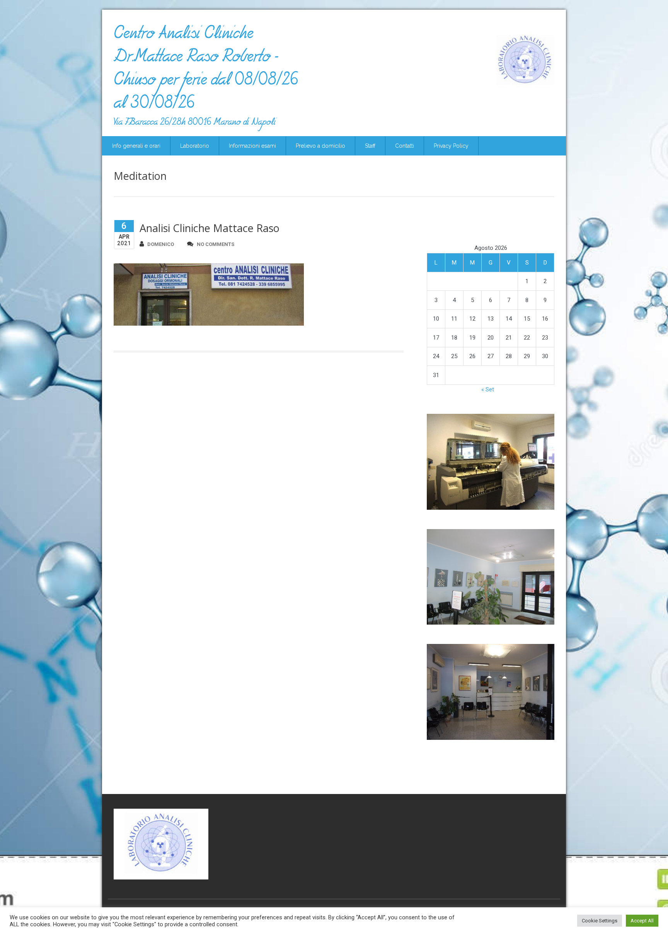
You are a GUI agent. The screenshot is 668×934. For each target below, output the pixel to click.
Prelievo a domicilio (320, 146)
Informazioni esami (252, 146)
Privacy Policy (451, 146)
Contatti (404, 146)
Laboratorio (194, 146)
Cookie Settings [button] (599, 921)
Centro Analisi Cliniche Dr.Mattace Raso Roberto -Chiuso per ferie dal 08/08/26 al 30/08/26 (206, 71)
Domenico (160, 244)
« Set (487, 389)
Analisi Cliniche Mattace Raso (209, 228)
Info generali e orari (136, 146)
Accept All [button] (642, 921)
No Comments (215, 244)
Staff (370, 146)
